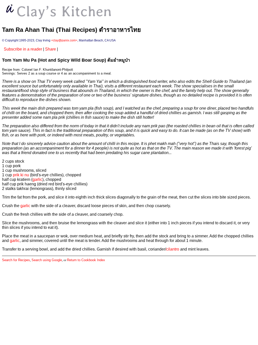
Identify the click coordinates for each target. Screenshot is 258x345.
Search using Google (46, 260)
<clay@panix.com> (64, 40)
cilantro (172, 249)
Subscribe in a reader (23, 49)
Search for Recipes (16, 260)
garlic (37, 179)
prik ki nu (21, 175)
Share (50, 49)
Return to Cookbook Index (86, 260)
